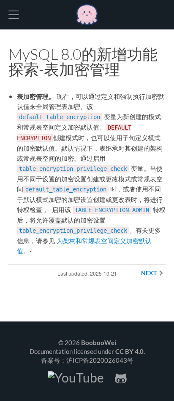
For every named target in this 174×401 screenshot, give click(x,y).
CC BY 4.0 (129, 351)
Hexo (87, 14)
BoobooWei (98, 342)
